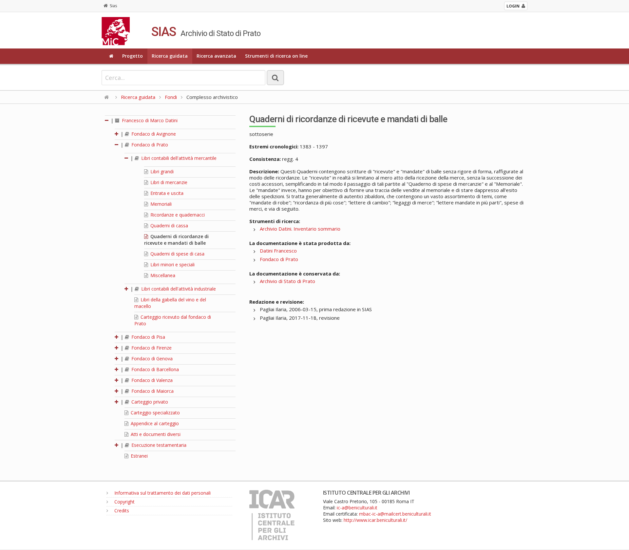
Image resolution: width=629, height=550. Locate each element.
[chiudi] (117, 145)
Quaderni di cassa (168, 225)
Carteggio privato (149, 402)
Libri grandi (161, 171)
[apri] (117, 134)
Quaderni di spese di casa (176, 254)
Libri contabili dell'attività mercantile (178, 158)
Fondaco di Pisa (147, 337)
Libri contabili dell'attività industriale (178, 289)
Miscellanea (162, 275)
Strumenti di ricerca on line (276, 56)
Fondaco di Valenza (151, 380)
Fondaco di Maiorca (152, 391)
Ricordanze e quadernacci (177, 215)
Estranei (138, 456)
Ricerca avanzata (216, 56)
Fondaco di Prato (149, 145)
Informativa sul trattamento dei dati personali (162, 493)
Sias (113, 6)
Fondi (171, 97)
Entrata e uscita (166, 193)
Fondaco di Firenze (151, 348)
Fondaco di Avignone (153, 134)
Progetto (132, 56)
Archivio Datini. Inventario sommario (300, 228)
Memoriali (160, 204)
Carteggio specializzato (154, 412)
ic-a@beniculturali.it (357, 507)
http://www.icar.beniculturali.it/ (375, 520)
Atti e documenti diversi (155, 434)
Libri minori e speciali (172, 264)
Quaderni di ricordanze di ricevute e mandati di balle (176, 239)
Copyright (124, 502)
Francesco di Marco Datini (149, 120)
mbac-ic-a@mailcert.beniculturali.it (395, 514)
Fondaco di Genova (151, 358)
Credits (121, 510)
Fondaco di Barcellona (154, 369)
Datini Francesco (278, 250)
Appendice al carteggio (154, 423)
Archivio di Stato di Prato (287, 281)
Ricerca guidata (170, 56)
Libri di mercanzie (168, 182)
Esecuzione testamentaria (158, 445)
